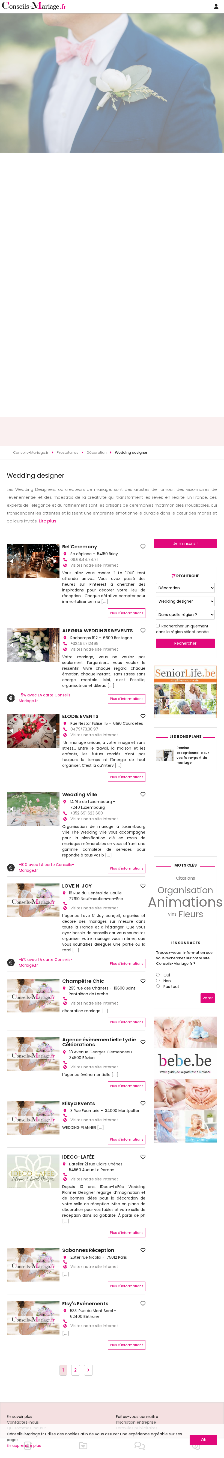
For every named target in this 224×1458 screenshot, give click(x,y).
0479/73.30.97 (84, 729)
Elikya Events (78, 1103)
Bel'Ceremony (79, 546)
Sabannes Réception (88, 1250)
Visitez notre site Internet (94, 565)
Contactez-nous (23, 1422)
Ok (203, 1439)
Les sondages (185, 943)
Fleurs (191, 914)
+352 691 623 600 (86, 813)
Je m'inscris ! (185, 543)
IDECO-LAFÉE (78, 1157)
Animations (185, 902)
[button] (11, 561)
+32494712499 (84, 643)
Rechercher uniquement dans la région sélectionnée (182, 629)
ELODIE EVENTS (80, 716)
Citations (185, 878)
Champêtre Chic (83, 981)
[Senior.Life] (185, 717)
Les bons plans (185, 736)
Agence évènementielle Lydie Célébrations (99, 1042)
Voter (207, 998)
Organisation (185, 890)
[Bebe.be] (185, 1141)
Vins (172, 914)
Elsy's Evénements (85, 1303)
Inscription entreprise (136, 1422)
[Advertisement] (112, 431)
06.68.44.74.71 (84, 559)
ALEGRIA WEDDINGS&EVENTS (97, 630)
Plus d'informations (127, 613)
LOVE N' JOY (77, 885)
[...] (104, 601)
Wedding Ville (79, 794)
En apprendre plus (24, 1445)
